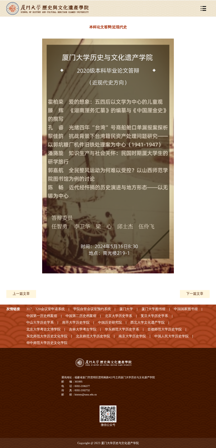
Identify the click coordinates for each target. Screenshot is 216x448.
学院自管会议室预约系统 (92, 309)
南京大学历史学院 (132, 336)
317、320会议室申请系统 (45, 309)
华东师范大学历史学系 (122, 329)
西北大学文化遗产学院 (147, 322)
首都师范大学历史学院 (165, 329)
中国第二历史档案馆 (81, 316)
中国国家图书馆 (186, 309)
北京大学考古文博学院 (43, 329)
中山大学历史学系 (40, 322)
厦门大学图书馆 (153, 309)
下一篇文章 (194, 294)
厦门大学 (126, 309)
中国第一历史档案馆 (41, 316)
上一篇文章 (21, 294)
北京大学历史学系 (118, 316)
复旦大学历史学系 (154, 316)
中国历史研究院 (110, 322)
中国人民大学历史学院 (171, 336)
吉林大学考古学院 (82, 329)
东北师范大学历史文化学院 (46, 336)
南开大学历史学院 (76, 322)
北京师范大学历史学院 (93, 336)
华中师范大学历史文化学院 (46, 343)
